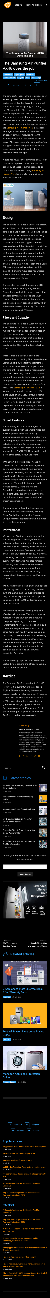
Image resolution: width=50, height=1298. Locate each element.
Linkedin (20, 1130)
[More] (37, 85)
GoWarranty (24, 725)
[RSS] (35, 755)
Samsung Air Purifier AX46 (20, 128)
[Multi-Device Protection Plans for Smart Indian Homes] (43, 821)
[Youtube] (39, 755)
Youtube (36, 1130)
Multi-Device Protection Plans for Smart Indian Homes (17, 820)
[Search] (43, 768)
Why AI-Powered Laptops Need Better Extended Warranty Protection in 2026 (21, 1193)
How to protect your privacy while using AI (19, 1257)
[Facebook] (20, 755)
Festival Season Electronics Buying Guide (18, 798)
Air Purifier (8, 74)
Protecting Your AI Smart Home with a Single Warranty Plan (19, 831)
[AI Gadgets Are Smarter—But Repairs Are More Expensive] (43, 844)
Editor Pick (30, 74)
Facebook (18, 1124)
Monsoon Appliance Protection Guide (19, 809)
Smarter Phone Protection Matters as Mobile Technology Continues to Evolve (20, 1239)
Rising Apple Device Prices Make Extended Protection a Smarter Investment (25, 1248)
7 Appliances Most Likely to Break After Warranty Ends (20, 787)
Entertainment (9, 78)
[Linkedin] (27, 755)
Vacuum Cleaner (9, 1082)
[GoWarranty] (9, 740)
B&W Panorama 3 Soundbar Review (10, 944)
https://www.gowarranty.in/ (29, 729)
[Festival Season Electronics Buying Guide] (43, 799)
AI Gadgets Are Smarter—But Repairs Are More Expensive (19, 843)
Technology (36, 78)
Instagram (35, 1124)
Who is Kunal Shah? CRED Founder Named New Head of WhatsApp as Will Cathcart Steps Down (25, 1274)
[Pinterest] (31, 755)
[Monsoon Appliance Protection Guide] (43, 810)
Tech (28, 78)
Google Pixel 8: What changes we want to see (37, 944)
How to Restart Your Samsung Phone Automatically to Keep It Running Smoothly (24, 1265)
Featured (6, 997)
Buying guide (19, 74)
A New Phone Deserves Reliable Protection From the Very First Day (23, 1230)
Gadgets (20, 78)
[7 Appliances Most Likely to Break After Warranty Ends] (43, 788)
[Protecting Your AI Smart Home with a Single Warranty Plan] (43, 832)
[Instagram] (23, 755)
